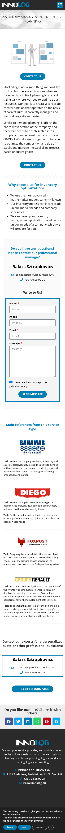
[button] (9, 721)
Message (14, 343)
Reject (24, 827)
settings (38, 820)
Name (13, 303)
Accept (10, 827)
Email (13, 330)
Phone (13, 317)
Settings (40, 827)
